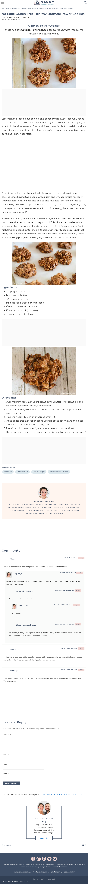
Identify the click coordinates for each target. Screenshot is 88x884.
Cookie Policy (69, 872)
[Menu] (2, 3)
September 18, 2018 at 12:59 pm (64, 624)
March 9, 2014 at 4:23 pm (69, 648)
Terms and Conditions (22, 872)
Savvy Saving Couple (44, 3)
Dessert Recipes (20, 8)
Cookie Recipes (32, 8)
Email (5, 764)
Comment (7, 734)
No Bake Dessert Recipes (59, 472)
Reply (81, 558)
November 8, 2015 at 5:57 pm (64, 590)
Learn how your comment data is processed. (61, 794)
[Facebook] (33, 859)
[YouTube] (55, 859)
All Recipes (10, 8)
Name (6, 755)
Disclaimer (55, 872)
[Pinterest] (44, 859)
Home (4, 8)
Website (6, 774)
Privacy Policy (41, 872)
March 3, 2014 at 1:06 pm (68, 572)
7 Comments (25, 17)
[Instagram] (38, 859)
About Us (44, 838)
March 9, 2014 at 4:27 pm (69, 669)
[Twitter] (49, 859)
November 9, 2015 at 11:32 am (63, 605)
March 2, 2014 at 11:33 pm (69, 558)
